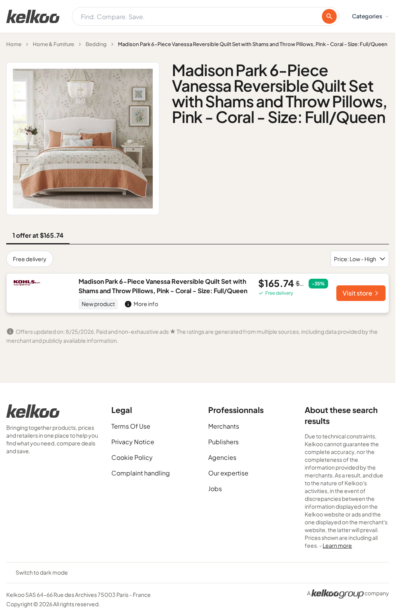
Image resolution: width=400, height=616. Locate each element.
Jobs (215, 488)
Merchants (223, 426)
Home (13, 44)
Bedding (96, 44)
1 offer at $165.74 (37, 235)
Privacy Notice (132, 442)
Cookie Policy (132, 457)
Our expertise (228, 473)
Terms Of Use (130, 426)
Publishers (223, 442)
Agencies (222, 457)
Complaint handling (140, 473)
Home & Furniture (53, 44)
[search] (329, 16)
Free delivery (29, 258)
